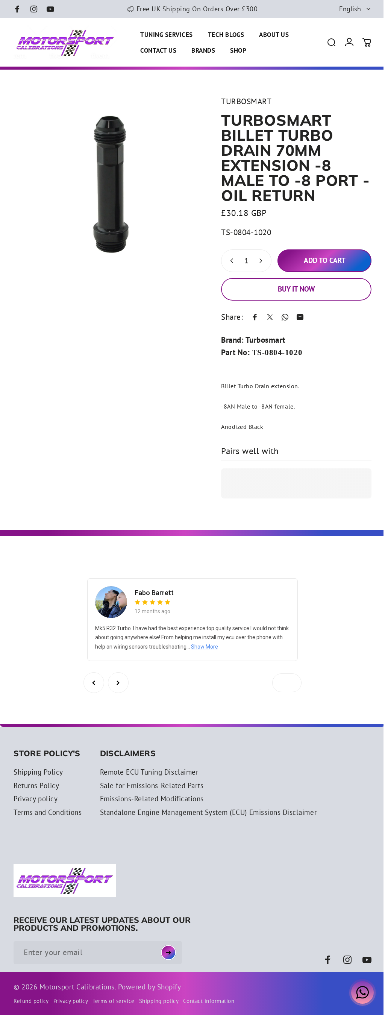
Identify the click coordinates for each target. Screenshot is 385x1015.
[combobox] (355, 9)
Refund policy (31, 1000)
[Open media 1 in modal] (107, 188)
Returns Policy (36, 785)
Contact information (208, 1000)
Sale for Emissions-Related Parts (152, 785)
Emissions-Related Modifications (152, 799)
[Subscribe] (168, 952)
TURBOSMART (240, 101)
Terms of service (113, 1000)
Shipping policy (159, 1000)
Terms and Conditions (48, 812)
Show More (214, 647)
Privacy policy (36, 799)
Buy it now (290, 288)
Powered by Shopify (149, 986)
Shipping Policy (38, 772)
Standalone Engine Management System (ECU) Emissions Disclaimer (208, 812)
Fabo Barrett (153, 593)
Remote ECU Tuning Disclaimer (149, 772)
